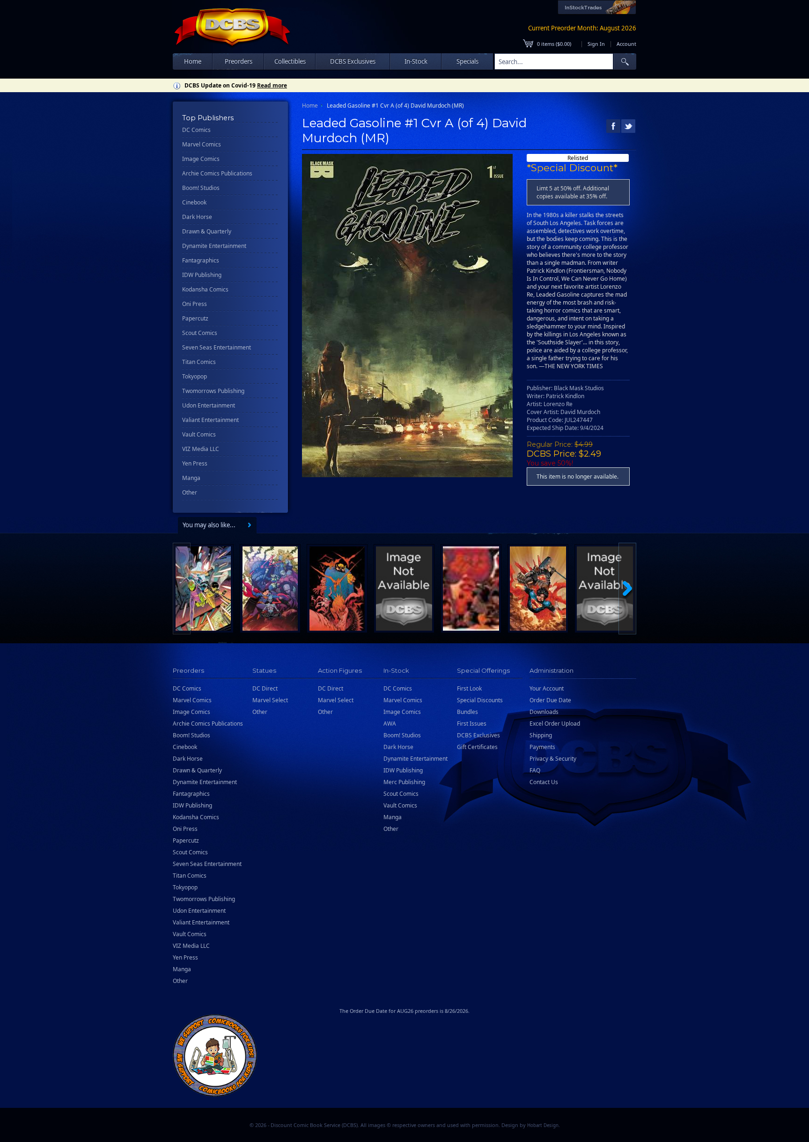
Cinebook (194, 202)
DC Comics (196, 130)
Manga (191, 478)
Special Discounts (480, 700)
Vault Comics (199, 434)
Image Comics (201, 159)
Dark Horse (197, 217)
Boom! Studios (201, 188)
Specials (467, 61)
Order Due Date (550, 700)
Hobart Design (543, 1125)
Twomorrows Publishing (213, 391)
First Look (469, 688)
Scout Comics (199, 333)
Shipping (541, 735)
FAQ (535, 770)
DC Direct (265, 688)
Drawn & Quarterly (206, 231)
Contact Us (544, 782)
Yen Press (194, 463)
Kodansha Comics (205, 289)
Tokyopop (194, 376)
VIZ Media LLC (200, 449)
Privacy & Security (553, 759)
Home (192, 61)
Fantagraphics (200, 260)
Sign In (596, 43)
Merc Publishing (404, 782)
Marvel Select (270, 700)
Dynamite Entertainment (214, 246)
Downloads (544, 712)
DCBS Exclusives (478, 735)
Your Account (547, 688)
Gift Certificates (477, 747)
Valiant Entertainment (210, 420)
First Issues (471, 723)
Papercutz (195, 318)
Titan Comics (199, 362)
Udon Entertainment (208, 405)
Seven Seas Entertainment (216, 347)
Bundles (467, 712)
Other (189, 492)
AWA (389, 723)
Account (626, 43)
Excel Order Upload (555, 723)
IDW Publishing (201, 275)
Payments (542, 747)
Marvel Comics (201, 144)
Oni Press (194, 304)
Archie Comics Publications (217, 173)
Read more (272, 85)
